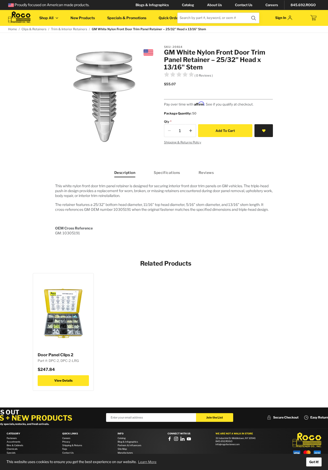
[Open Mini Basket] (313, 18)
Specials (11, 452)
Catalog (188, 5)
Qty (166, 121)
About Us (214, 5)
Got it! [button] (314, 462)
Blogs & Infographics (152, 5)
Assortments (13, 441)
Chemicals (12, 448)
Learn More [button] (147, 462)
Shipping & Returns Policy (182, 142)
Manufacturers (125, 452)
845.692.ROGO (303, 5)
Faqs (64, 448)
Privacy (66, 441)
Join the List (214, 417)
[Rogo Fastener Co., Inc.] (19, 17)
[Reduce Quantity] (169, 130)
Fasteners (12, 438)
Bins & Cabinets (15, 445)
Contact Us (243, 5)
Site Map (122, 448)
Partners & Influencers (129, 445)
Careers (271, 5)
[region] (164, 209)
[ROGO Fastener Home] (307, 440)
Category (13, 433)
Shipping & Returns (72, 445)
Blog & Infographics (128, 441)
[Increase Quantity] (190, 130)
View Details (63, 380)
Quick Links (70, 433)
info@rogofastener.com (228, 444)
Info (121, 433)
